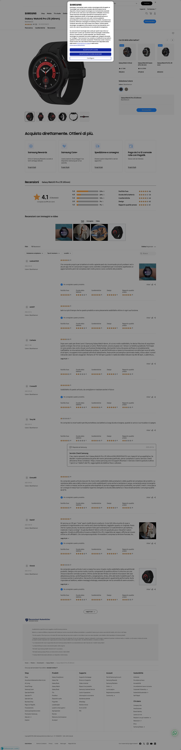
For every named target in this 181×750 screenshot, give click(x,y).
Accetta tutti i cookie (90, 50)
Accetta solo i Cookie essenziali (91, 54)
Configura (90, 58)
